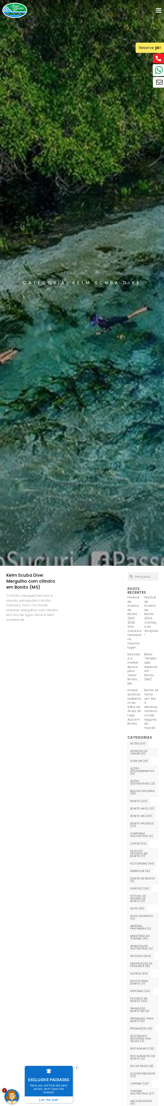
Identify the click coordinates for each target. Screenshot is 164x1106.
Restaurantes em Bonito (142, 1057)
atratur (139, 761)
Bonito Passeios (142, 825)
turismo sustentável (142, 1092)
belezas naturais (142, 792)
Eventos (139, 888)
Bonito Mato (142, 808)
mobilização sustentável (141, 947)
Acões (137, 743)
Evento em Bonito (142, 880)
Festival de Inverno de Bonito (138, 898)
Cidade (138, 843)
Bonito (139, 801)
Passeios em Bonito (139, 1000)
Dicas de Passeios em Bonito (138, 853)
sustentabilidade (142, 1075)
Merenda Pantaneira (140, 927)
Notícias (140, 956)
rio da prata (141, 1066)
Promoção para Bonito (141, 1020)
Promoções (141, 1028)
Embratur (140, 871)
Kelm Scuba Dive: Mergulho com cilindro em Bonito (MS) (30, 581)
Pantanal (140, 991)
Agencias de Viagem (139, 752)
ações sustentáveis (142, 782)
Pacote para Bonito (139, 982)
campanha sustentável (141, 835)
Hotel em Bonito (141, 917)
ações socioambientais (142, 771)
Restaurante (142, 1048)
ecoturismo (142, 863)
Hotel (137, 908)
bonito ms (141, 816)
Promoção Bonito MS (139, 1010)
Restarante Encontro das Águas (140, 1038)
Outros (139, 973)
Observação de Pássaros (141, 965)
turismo (139, 1083)
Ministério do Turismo (140, 937)
